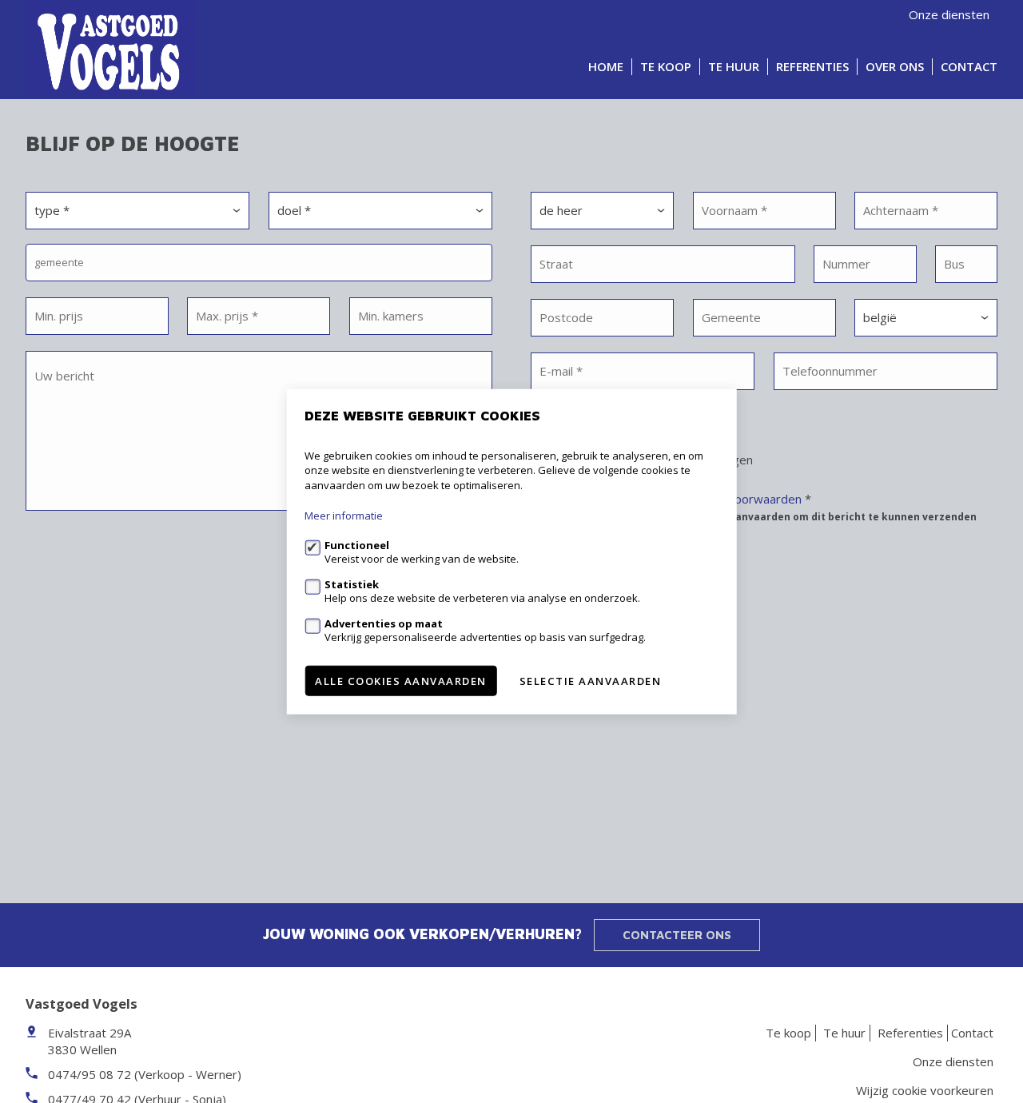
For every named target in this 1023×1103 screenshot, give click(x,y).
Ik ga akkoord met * (764, 507)
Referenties (812, 66)
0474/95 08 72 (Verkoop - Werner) (144, 1074)
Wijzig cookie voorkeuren (924, 1090)
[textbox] (263, 262)
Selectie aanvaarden (590, 681)
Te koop (665, 66)
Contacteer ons (677, 935)
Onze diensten (949, 14)
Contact (969, 66)
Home (605, 66)
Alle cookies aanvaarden (401, 681)
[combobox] (259, 262)
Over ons (895, 66)
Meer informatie (344, 515)
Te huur (733, 66)
